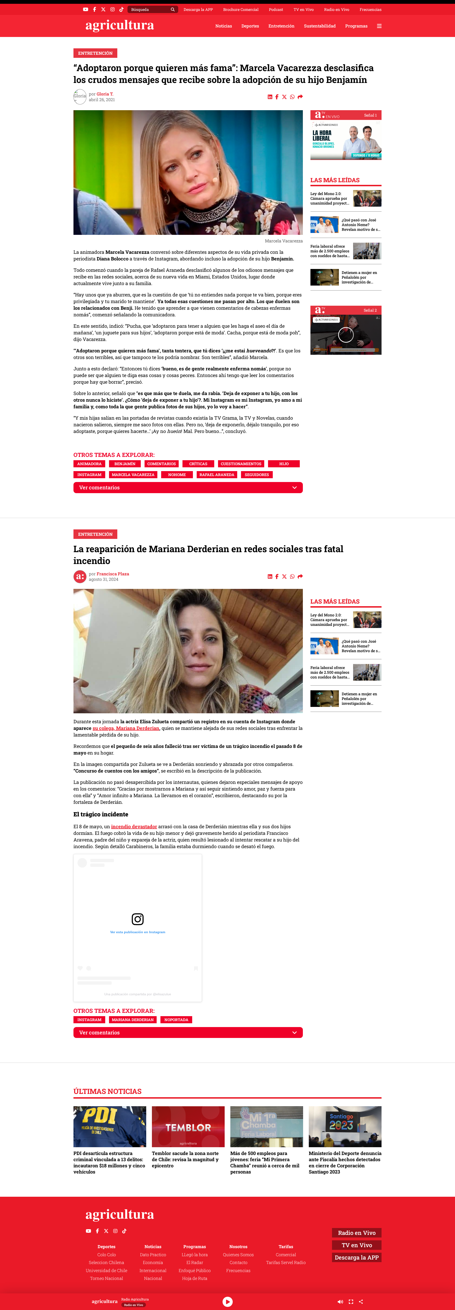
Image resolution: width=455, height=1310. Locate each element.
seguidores (257, 474)
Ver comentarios (99, 487)
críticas (198, 463)
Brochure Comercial (241, 9)
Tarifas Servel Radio (286, 1262)
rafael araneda (217, 474)
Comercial (286, 1254)
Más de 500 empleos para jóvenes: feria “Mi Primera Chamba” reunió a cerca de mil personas (264, 1162)
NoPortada (176, 1019)
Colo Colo (106, 1254)
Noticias (223, 26)
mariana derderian (133, 1019)
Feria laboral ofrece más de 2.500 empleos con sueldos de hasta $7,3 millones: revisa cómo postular (329, 251)
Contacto (238, 1262)
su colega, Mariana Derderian (126, 728)
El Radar (195, 1262)
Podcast (276, 9)
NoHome (177, 474)
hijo (284, 463)
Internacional (153, 1270)
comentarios (161, 463)
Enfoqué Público (195, 1270)
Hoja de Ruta (194, 1278)
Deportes (250, 26)
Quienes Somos (238, 1254)
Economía (153, 1262)
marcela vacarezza (133, 474)
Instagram (89, 474)
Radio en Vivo (336, 9)
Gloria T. (105, 94)
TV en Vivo (304, 9)
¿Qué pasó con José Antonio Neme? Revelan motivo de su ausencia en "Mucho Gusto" (361, 225)
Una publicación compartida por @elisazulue (137, 994)
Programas (356, 26)
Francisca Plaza (113, 574)
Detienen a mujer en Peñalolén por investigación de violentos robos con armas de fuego (359, 277)
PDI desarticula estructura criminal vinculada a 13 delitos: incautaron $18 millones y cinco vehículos (109, 1162)
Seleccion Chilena (106, 1262)
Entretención (281, 26)
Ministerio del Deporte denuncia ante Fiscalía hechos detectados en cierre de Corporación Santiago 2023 (345, 1162)
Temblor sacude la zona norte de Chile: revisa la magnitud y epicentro (185, 1159)
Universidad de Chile (106, 1270)
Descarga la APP (198, 9)
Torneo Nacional (106, 1278)
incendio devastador (134, 826)
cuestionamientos (241, 463)
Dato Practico (153, 1254)
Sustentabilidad (320, 26)
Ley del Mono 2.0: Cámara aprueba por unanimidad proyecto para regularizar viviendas (329, 198)
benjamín (125, 463)
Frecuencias (371, 9)
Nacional (153, 1278)
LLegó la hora (195, 1254)
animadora (89, 463)
